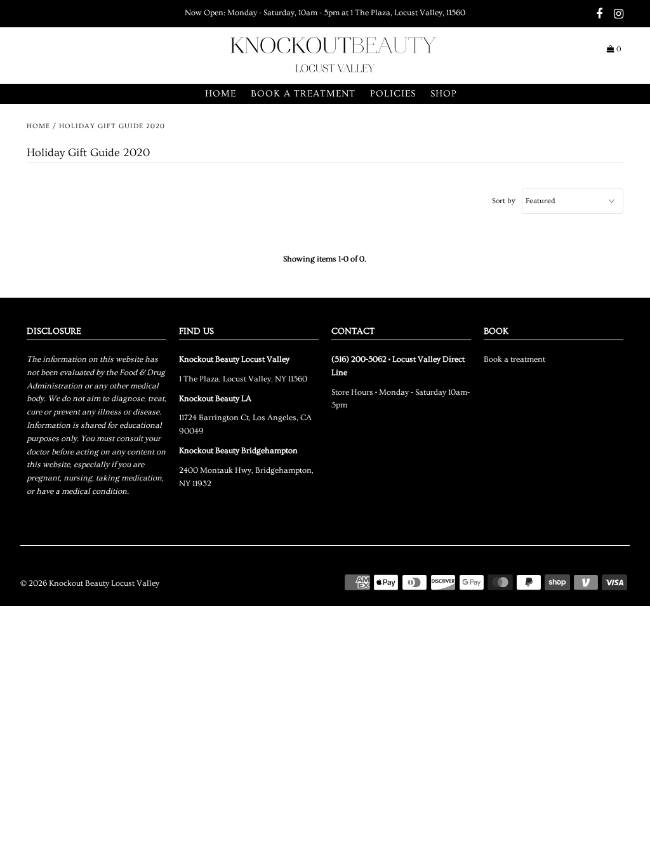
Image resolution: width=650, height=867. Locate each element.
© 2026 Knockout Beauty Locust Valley (89, 583)
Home (220, 93)
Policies (393, 93)
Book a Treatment (303, 93)
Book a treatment (514, 359)
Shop (443, 93)
